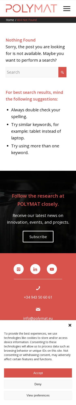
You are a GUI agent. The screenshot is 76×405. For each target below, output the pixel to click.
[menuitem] (64, 8)
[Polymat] (31, 8)
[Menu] (64, 8)
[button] (70, 325)
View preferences (38, 395)
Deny (38, 384)
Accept (38, 373)
